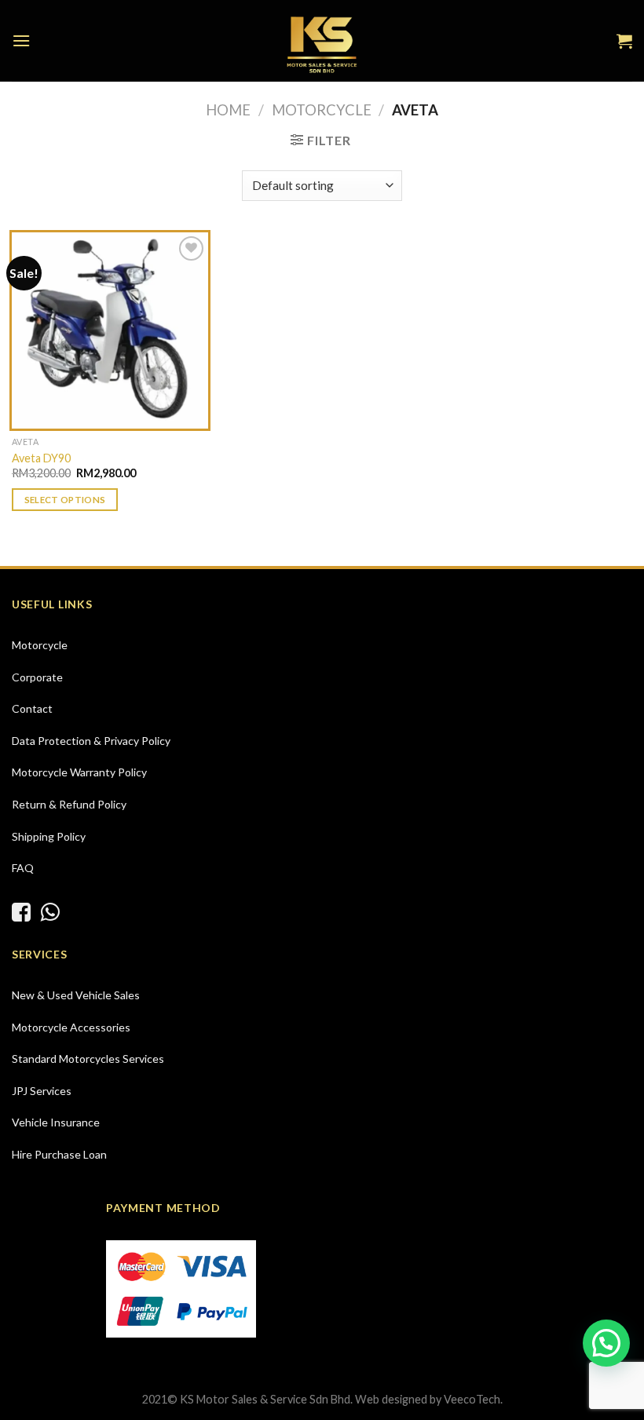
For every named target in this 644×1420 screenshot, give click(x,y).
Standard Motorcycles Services (88, 1058)
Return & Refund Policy (69, 804)
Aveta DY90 (41, 458)
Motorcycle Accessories (71, 1027)
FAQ (23, 867)
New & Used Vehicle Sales (76, 995)
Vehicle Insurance (56, 1122)
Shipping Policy (49, 836)
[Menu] (21, 40)
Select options (65, 500)
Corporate (37, 677)
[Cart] (624, 41)
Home (228, 110)
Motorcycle (321, 110)
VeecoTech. (473, 1399)
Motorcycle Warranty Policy (79, 772)
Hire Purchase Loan (59, 1154)
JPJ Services (41, 1090)
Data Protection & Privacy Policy (91, 740)
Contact (32, 708)
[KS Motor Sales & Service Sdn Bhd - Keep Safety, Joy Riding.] (322, 41)
